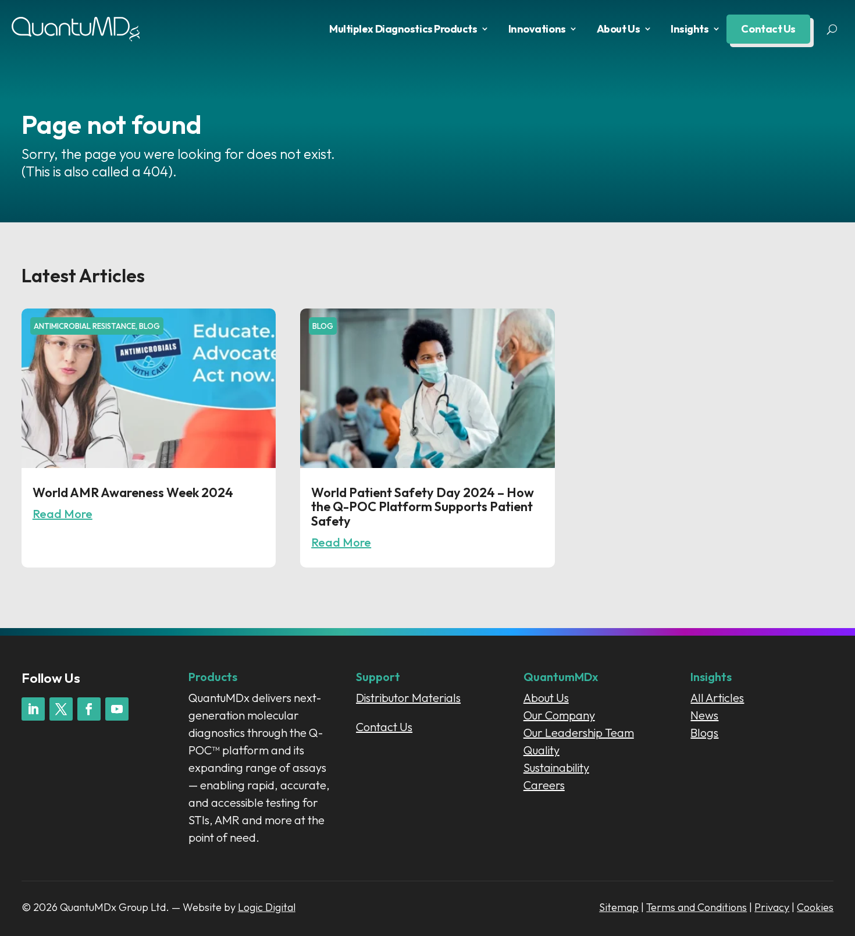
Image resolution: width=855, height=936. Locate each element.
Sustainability (556, 767)
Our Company (559, 715)
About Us (618, 29)
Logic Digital (266, 907)
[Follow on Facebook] (89, 709)
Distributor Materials (408, 697)
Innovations (537, 29)
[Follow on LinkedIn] (33, 709)
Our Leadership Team (578, 732)
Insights (689, 29)
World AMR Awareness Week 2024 (133, 492)
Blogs (704, 732)
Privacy (771, 907)
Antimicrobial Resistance (85, 326)
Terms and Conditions (696, 907)
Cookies (815, 907)
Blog (149, 326)
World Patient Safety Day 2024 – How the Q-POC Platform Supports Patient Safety (422, 506)
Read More (62, 513)
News (704, 715)
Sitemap (619, 907)
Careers (544, 785)
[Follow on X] (61, 709)
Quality (541, 750)
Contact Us (768, 29)
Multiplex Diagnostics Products (403, 29)
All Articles (717, 697)
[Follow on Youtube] (117, 709)
